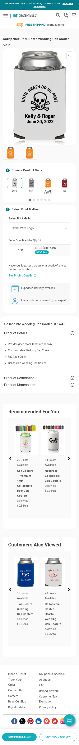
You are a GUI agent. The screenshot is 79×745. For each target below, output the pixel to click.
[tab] (39, 333)
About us (45, 679)
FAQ (41, 685)
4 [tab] (41, 200)
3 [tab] (38, 200)
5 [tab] (45, 200)
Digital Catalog (17, 707)
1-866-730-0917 (66, 15)
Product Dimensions (19, 385)
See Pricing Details (22, 275)
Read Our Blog (17, 701)
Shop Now (68, 3)
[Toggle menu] (5, 15)
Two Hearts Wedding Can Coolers (25, 609)
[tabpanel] (14, 186)
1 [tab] (30, 200)
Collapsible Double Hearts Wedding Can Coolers (53, 614)
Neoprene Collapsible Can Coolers (53, 475)
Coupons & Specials (52, 674)
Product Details (15, 333)
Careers (13, 696)
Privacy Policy (47, 707)
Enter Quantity (25, 240)
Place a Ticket (17, 674)
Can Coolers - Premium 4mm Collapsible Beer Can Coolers (25, 483)
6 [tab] (49, 200)
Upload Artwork (48, 691)
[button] (11, 459)
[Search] (58, 15)
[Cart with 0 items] (73, 15)
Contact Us (15, 690)
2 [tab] (34, 200)
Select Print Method (21, 218)
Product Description (19, 378)
